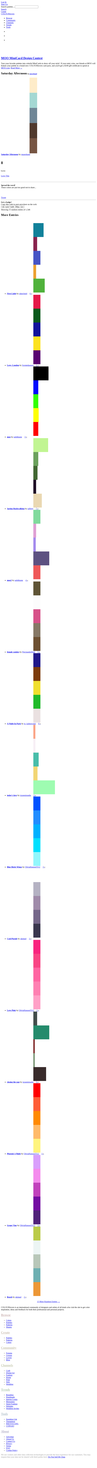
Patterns (9, 1325)
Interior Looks (11, 1399)
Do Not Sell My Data (56, 1457)
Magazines (10, 1402)
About (5, 1431)
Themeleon (10, 1421)
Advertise (10, 1437)
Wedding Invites (12, 1408)
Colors (8, 1320)
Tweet (3, 197)
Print (8, 1380)
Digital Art (10, 1373)
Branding (10, 1395)
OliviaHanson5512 (32, 867)
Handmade (10, 1397)
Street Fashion (11, 1404)
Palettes (9, 1322)
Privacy (9, 1444)
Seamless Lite (11, 1419)
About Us (10, 1439)
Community (11, 20)
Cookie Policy (11, 1450)
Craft (8, 1371)
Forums (9, 1353)
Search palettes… (8, 7)
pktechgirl (23, 294)
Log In (3, 2)
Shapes (9, 1327)
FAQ (8, 1448)
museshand (33, 74)
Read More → (16, 68)
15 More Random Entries (48, 1302)
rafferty (30, 509)
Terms (8, 1446)
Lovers (9, 1358)
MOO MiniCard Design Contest (22, 58)
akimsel (23, 939)
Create (3, 11)
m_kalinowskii (30, 724)
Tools (8, 27)
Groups (9, 1355)
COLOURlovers (7, 14)
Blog (8, 1360)
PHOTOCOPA (12, 1424)
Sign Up (4, 4)
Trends (8, 25)
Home (8, 1377)
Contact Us (10, 1441)
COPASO (10, 1426)
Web (8, 1382)
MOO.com (5, 68)
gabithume (18, 437)
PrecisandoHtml (28, 652)
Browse (9, 18)
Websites (9, 1406)
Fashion (9, 1375)
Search (3, 9)
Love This (5, 176)
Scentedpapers (28, 365)
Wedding (9, 1384)
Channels (10, 23)
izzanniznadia (25, 795)
